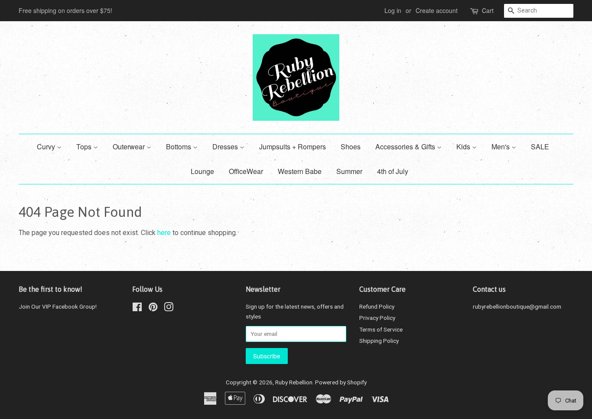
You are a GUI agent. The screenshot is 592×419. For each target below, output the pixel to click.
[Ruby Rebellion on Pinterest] (153, 308)
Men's (501, 146)
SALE (540, 146)
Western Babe (300, 171)
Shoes (351, 146)
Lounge (202, 171)
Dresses (226, 146)
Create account (437, 10)
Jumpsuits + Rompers (292, 146)
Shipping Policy (379, 340)
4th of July (392, 171)
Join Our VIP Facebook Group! (58, 306)
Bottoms (179, 146)
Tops (84, 146)
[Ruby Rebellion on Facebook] (137, 308)
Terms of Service (381, 329)
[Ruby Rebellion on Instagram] (168, 308)
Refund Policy (376, 306)
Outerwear (129, 146)
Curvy (47, 146)
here (164, 233)
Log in (392, 10)
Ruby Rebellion (293, 382)
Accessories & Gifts (406, 146)
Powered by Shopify (341, 382)
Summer (349, 171)
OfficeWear (246, 171)
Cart (488, 10)
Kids (464, 146)
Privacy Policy (377, 317)
